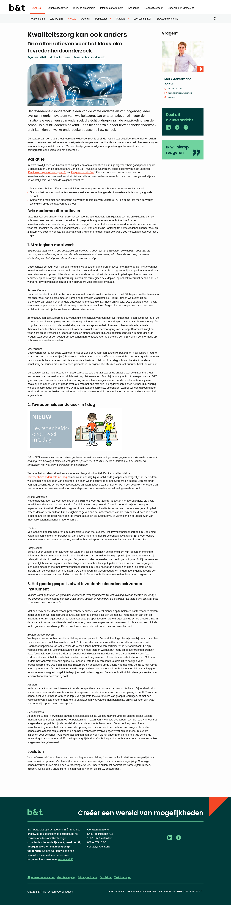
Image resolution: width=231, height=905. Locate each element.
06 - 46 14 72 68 (175, 89)
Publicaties (101, 18)
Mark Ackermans (60, 57)
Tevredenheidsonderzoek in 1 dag (47, 477)
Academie (133, 8)
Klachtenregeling (66, 877)
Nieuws (72, 18)
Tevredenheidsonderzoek (89, 57)
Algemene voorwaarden (41, 877)
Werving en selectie (84, 8)
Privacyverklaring (88, 877)
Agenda (85, 18)
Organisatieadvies (58, 8)
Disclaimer (106, 877)
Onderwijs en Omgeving (181, 8)
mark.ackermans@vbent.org (180, 93)
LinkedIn (172, 97)
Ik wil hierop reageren (177, 150)
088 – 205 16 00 (96, 842)
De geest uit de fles (82, 172)
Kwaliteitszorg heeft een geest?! (47, 172)
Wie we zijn (56, 18)
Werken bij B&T (142, 18)
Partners (120, 18)
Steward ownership (167, 18)
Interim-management (111, 8)
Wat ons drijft (37, 18)
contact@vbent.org (98, 846)
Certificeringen (122, 877)
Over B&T (37, 8)
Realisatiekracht (153, 8)
